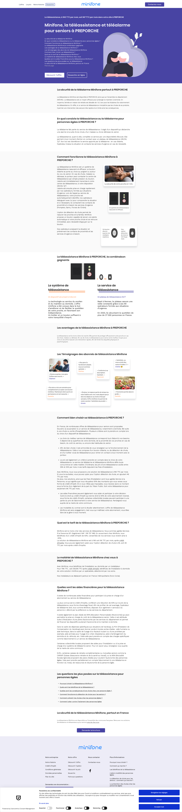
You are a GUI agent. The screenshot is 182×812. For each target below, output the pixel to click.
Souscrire (71, 773)
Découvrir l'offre (74, 762)
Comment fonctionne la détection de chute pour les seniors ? (83, 694)
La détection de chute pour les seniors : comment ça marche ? (121, 779)
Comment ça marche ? (118, 766)
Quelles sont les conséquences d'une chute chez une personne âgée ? (86, 691)
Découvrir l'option (74, 766)
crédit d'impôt (93, 569)
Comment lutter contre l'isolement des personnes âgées (81, 701)
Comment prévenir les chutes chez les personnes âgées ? (81, 698)
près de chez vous (93, 722)
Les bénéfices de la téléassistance (122, 769)
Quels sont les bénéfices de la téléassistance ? (77, 687)
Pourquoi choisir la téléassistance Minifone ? (76, 683)
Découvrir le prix (74, 769)
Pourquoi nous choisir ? (118, 762)
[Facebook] (90, 771)
